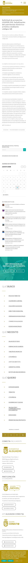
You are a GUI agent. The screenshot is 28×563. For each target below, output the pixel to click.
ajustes (17, 558)
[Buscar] (21, 3)
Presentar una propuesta (17, 420)
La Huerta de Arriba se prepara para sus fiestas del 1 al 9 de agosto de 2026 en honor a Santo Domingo (15, 218)
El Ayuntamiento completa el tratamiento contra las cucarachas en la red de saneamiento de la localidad (14, 247)
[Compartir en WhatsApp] (17, 435)
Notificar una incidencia (17, 372)
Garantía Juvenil (14, 367)
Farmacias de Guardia (16, 346)
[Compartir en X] (11, 435)
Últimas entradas (6, 7)
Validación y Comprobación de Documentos (15, 409)
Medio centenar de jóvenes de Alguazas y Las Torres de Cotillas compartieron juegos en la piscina (15, 226)
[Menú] (24, 3)
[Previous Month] (22, 166)
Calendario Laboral (15, 301)
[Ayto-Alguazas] (11, 3)
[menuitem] (21, 3)
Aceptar (4, 560)
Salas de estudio (14, 341)
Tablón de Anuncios (15, 351)
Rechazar (10, 560)
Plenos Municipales (15, 326)
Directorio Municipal (16, 311)
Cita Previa (12, 397)
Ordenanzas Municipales (17, 316)
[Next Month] (25, 166)
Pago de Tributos (14, 296)
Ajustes (16, 560)
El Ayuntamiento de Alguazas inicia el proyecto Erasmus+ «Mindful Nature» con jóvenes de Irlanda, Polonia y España (14, 240)
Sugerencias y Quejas (16, 402)
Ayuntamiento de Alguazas (18, 129)
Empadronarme (14, 387)
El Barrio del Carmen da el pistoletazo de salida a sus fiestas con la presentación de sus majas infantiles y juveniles (15, 211)
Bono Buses (12, 415)
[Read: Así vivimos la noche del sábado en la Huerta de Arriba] (3, 205)
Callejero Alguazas (15, 306)
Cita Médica (13, 356)
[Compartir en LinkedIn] (23, 435)
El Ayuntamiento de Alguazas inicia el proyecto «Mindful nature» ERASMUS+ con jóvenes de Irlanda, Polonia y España (14, 233)
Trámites (12, 392)
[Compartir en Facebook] (5, 435)
